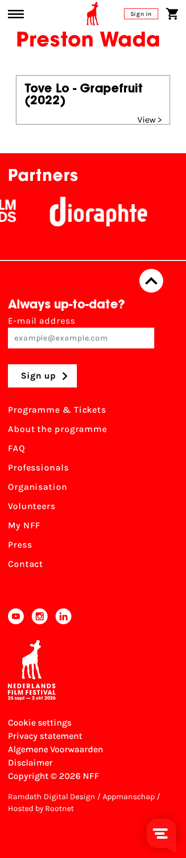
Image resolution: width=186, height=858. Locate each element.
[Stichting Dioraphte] (94, 211)
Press (20, 544)
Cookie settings (39, 722)
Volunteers (32, 506)
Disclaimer (30, 762)
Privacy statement (45, 735)
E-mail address (41, 320)
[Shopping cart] (172, 14)
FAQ (16, 448)
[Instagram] (40, 616)
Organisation (37, 486)
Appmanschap (129, 796)
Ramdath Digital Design (51, 796)
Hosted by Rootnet (41, 808)
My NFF (24, 525)
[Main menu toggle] (16, 14)
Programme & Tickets (57, 409)
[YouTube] (16, 616)
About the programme (57, 429)
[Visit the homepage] (93, 14)
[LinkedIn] (63, 616)
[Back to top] (151, 281)
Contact (25, 563)
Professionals (38, 467)
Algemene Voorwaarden (55, 749)
